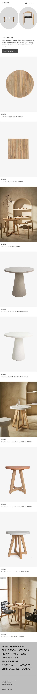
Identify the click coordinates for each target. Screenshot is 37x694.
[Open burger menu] (35, 2)
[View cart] (30, 2)
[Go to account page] (26, 2)
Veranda (5, 2)
